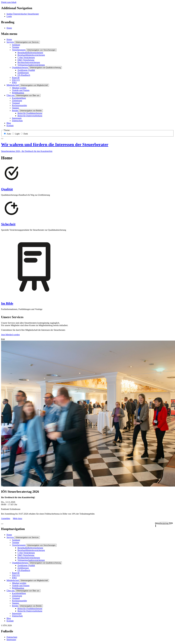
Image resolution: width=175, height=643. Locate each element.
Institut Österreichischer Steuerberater (23, 14)
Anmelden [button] (5, 518)
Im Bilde (7, 303)
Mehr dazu (17, 518)
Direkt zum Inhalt (8, 2)
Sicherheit (8, 224)
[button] (164, 523)
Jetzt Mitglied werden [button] (10, 334)
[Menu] (2, 138)
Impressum (11, 639)
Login (9, 16)
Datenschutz (12, 637)
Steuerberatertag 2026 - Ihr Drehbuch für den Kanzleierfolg (26, 151)
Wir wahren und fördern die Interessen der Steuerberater (54, 144)
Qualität (7, 189)
